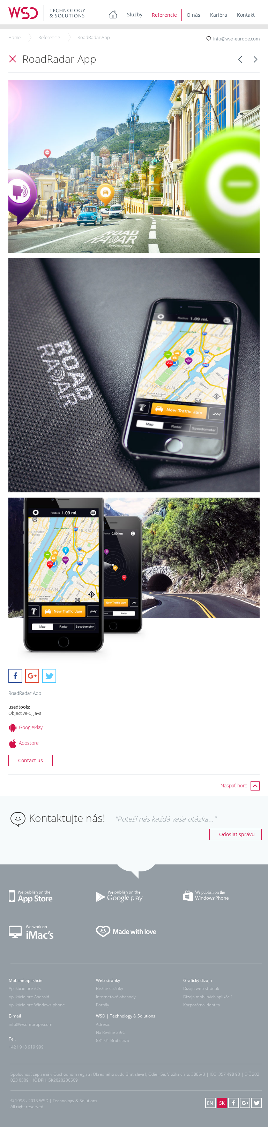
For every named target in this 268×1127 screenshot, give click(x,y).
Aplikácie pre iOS (25, 989)
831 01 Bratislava (112, 1040)
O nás (193, 15)
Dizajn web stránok (201, 989)
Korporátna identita (201, 1005)
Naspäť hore (235, 785)
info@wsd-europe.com (236, 39)
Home (14, 37)
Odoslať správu (237, 834)
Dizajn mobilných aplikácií (207, 997)
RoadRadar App (93, 37)
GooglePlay (31, 727)
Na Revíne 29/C (110, 1032)
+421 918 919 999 (26, 1047)
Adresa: (103, 1024)
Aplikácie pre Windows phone (37, 1005)
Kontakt (246, 15)
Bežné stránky (109, 989)
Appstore (29, 743)
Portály (102, 1005)
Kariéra (218, 15)
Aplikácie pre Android (29, 997)
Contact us (30, 760)
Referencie (164, 15)
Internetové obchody (116, 997)
